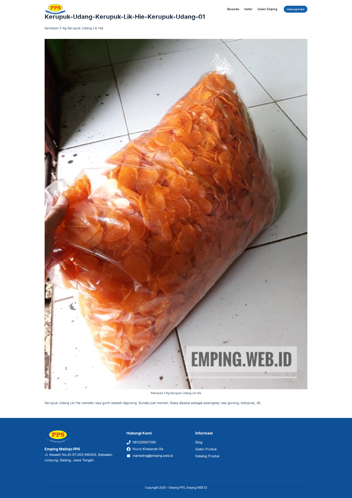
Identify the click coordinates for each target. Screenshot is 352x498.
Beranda (233, 9)
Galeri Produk (206, 449)
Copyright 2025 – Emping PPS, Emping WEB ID (176, 487)
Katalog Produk (207, 456)
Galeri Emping (267, 9)
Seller (248, 9)
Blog (198, 442)
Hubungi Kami (295, 9)
